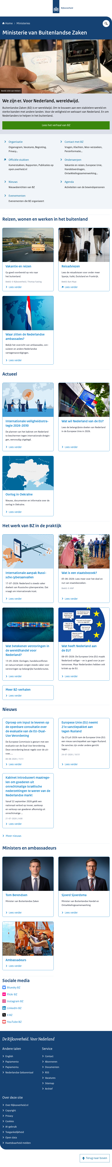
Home (9, 23)
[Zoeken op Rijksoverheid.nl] (106, 23)
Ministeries (23, 23)
